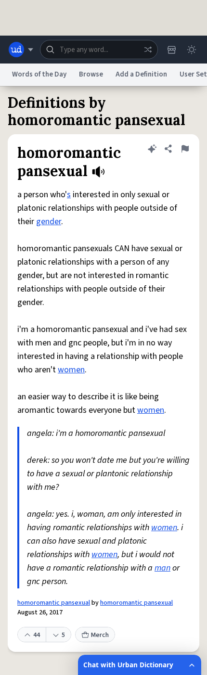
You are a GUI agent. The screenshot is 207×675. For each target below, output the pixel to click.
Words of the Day (39, 74)
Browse (91, 74)
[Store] (171, 49)
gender (48, 222)
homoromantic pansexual (53, 603)
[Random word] (148, 49)
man (162, 568)
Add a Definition (141, 74)
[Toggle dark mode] (191, 49)
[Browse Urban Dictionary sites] (21, 49)
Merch (100, 635)
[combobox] (99, 49)
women (71, 370)
